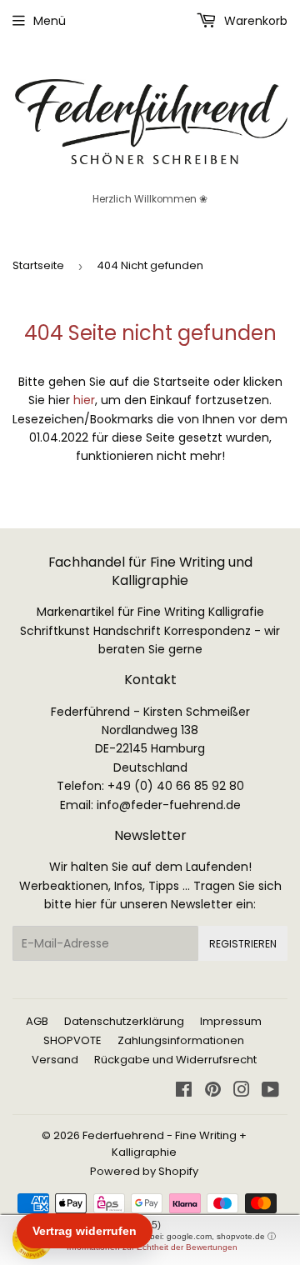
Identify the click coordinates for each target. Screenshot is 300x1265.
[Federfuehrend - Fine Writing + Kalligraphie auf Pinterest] (213, 1091)
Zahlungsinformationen (181, 1040)
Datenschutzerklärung (124, 1021)
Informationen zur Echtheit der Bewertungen (152, 1247)
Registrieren (243, 944)
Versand (55, 1060)
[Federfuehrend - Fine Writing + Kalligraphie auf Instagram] (241, 1091)
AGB (37, 1021)
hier (84, 400)
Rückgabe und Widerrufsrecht (175, 1060)
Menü (49, 20)
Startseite (38, 265)
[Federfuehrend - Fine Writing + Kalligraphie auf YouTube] (270, 1091)
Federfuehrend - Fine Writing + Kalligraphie (164, 1144)
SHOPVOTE (72, 1040)
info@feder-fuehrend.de (169, 805)
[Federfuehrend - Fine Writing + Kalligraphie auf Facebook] (183, 1091)
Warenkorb (254, 20)
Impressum (231, 1021)
